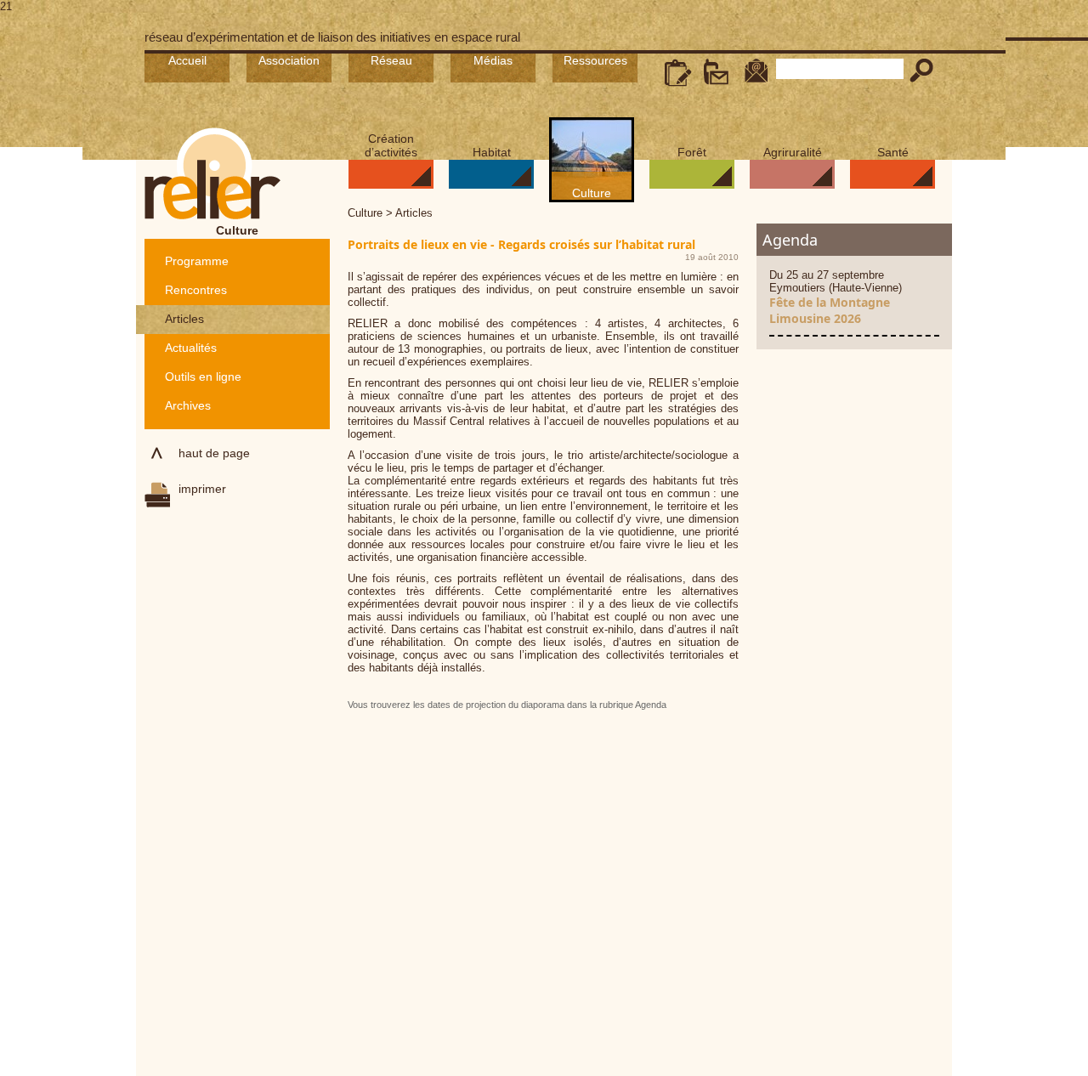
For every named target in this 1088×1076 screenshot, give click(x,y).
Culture (591, 193)
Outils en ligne (203, 376)
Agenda (790, 239)
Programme (197, 261)
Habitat (492, 152)
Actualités (191, 347)
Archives (188, 405)
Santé (893, 152)
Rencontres (196, 290)
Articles (184, 319)
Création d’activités (391, 145)
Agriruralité (792, 152)
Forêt (691, 152)
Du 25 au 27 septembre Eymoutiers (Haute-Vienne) (835, 297)
